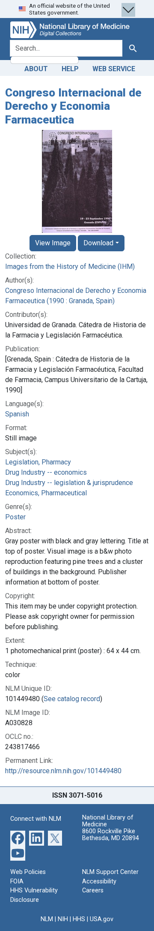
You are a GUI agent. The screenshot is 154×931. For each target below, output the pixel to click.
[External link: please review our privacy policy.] (17, 838)
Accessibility (99, 881)
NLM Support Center (110, 872)
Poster (15, 517)
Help (70, 69)
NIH (63, 919)
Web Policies (28, 872)
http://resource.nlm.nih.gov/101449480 (63, 771)
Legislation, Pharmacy (38, 462)
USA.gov (101, 919)
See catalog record (72, 699)
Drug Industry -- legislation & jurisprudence (69, 483)
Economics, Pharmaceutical (46, 493)
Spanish (17, 414)
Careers (93, 890)
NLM (47, 919)
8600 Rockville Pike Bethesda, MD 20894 (110, 835)
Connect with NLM (35, 819)
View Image (53, 243)
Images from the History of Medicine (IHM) (70, 266)
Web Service (113, 69)
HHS (79, 919)
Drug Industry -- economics (46, 472)
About (36, 69)
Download (98, 243)
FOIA (17, 881)
